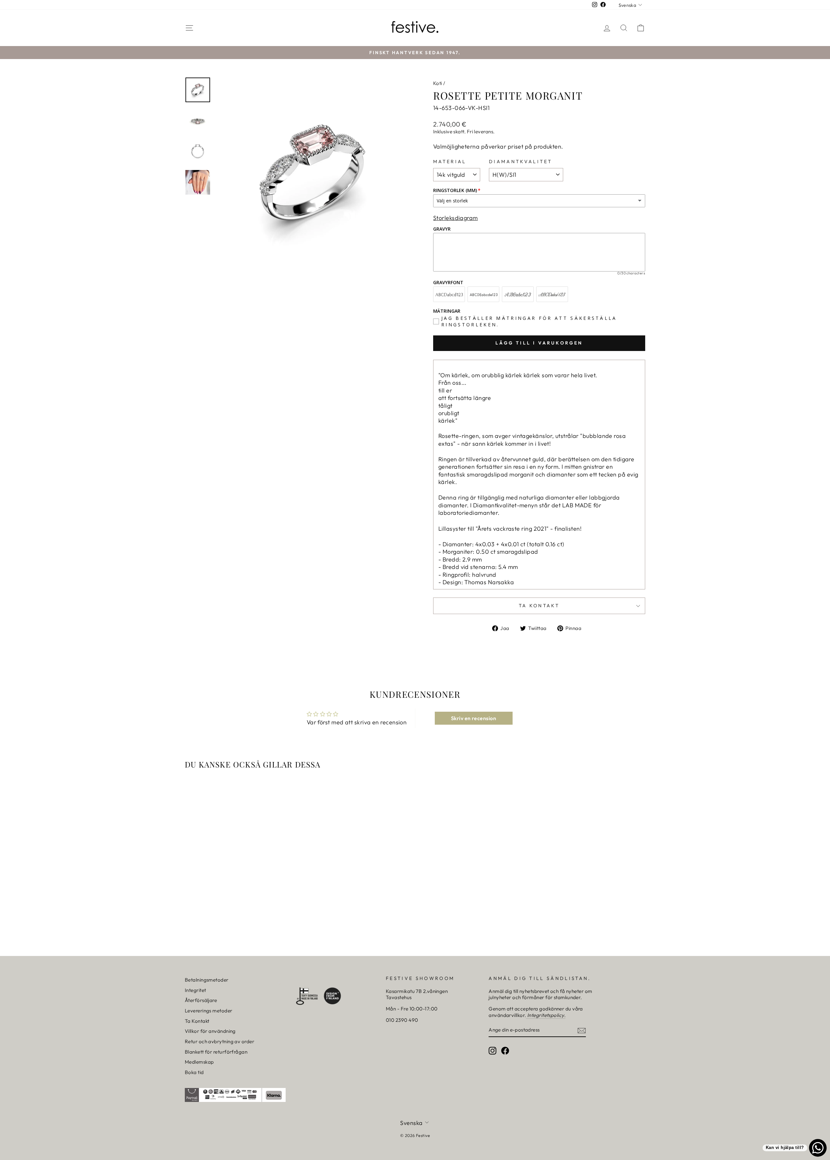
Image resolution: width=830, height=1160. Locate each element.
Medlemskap (199, 1062)
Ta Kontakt (197, 1021)
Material (450, 161)
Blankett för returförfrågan (216, 1052)
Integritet (195, 990)
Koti (437, 83)
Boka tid (194, 1072)
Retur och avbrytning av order (219, 1041)
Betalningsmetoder (207, 980)
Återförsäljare (201, 1000)
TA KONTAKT (539, 606)
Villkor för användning (210, 1031)
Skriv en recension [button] (473, 718)
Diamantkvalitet (520, 161)
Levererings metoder (208, 1011)
